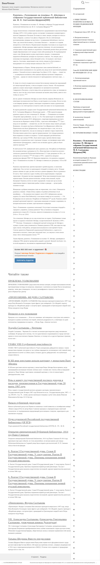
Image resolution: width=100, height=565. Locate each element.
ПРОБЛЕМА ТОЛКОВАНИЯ (23, 280)
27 (74, 280)
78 (74, 498)
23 (74, 258)
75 (74, 488)
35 (74, 312)
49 (74, 373)
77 (74, 493)
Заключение (77, 94)
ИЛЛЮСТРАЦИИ (79, 170)
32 (74, 296)
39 (74, 329)
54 (74, 389)
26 (74, 274)
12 (74, 209)
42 (74, 340)
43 (74, 345)
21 (74, 247)
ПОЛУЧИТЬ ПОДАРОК (25, 260)
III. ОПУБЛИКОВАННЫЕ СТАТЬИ (13, 562)
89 (74, 553)
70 (74, 466)
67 (74, 449)
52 (74, 384)
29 (74, 285)
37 (74, 323)
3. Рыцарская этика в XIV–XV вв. (84, 32)
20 (74, 241)
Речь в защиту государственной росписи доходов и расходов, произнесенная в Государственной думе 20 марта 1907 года (37, 383)
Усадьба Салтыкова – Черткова (25, 327)
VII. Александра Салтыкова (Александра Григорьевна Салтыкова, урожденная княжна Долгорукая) (37, 521)
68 (74, 455)
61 (74, 422)
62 (74, 427)
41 (74, 334)
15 (74, 219)
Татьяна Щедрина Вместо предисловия (29, 538)
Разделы (43, 557)
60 (74, 416)
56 (74, 400)
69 (74, 460)
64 (74, 438)
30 (74, 291)
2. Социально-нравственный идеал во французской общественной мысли (84, 52)
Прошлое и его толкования (22, 313)
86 (74, 537)
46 (74, 362)
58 (74, 411)
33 (74, 302)
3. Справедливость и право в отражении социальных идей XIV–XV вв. (85, 62)
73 (74, 482)
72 (74, 477)
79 (74, 504)
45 (74, 356)
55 (74, 395)
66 (74, 444)
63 (74, 433)
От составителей (78, 14)
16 (74, 225)
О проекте (35, 557)
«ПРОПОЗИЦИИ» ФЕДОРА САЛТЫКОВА (31, 297)
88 (74, 548)
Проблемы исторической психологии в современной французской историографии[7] (83, 109)
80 (74, 509)
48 (74, 367)
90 (74, 559)
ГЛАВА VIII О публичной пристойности (30, 344)
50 (74, 378)
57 (74, 405)
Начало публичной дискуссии (24, 402)
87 (74, 542)
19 (74, 236)
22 (74, 252)
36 (74, 318)
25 (74, 269)
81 (74, 515)
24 (74, 263)
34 (74, 307)
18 (74, 230)
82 (74, 520)
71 (74, 471)
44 (74, 351)
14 (74, 214)
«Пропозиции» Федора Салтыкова (26, 502)
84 (74, 531)
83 (74, 526)
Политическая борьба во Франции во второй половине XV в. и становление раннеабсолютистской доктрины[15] (62, 562)
